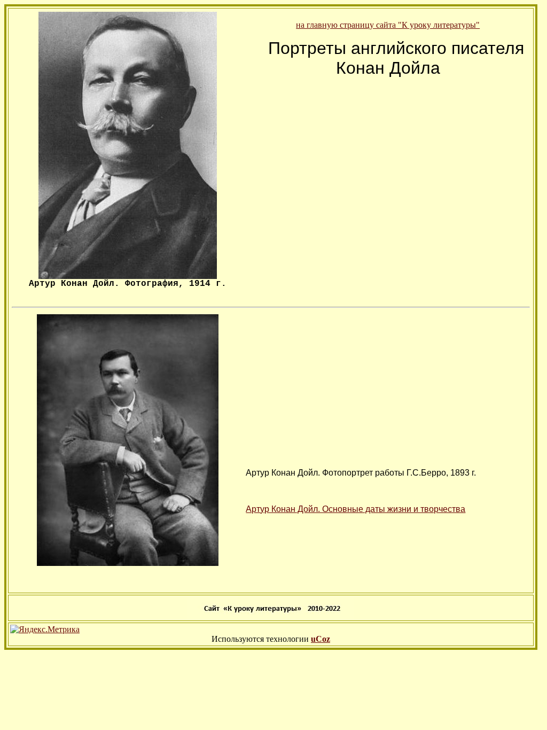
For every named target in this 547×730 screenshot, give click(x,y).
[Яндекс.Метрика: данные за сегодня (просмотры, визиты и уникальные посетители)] (45, 629)
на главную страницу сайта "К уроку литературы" (388, 24)
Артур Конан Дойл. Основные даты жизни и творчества (355, 509)
